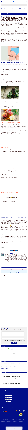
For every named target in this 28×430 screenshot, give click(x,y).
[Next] (26, 353)
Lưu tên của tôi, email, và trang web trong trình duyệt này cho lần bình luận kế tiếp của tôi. (14, 340)
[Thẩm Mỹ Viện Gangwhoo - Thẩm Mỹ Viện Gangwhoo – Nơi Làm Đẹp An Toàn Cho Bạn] (14, 2)
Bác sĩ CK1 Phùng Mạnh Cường (19, 269)
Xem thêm (18, 272)
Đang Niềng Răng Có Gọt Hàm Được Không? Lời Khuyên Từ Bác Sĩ (11, 383)
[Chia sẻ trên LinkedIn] (16, 250)
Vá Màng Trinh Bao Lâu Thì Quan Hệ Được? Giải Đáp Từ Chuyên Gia (11, 376)
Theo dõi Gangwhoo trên (4, 6)
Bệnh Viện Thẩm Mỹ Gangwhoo (5, 368)
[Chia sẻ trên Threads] (13, 250)
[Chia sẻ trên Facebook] (10, 250)
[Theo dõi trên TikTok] (4, 411)
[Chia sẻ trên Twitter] (12, 250)
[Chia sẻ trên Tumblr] (17, 250)
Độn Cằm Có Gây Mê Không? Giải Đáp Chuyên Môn (9, 378)
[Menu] (1, 1)
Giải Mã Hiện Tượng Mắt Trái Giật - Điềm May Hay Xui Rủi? (8, 366)
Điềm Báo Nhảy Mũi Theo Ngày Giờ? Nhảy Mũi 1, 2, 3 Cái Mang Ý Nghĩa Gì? (10, 363)
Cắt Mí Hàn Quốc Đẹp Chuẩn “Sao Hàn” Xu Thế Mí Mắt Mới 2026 (14, 323)
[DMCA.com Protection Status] (21, 414)
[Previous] (2, 353)
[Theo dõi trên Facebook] (3, 411)
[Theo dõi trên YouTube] (6, 411)
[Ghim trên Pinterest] (14, 250)
